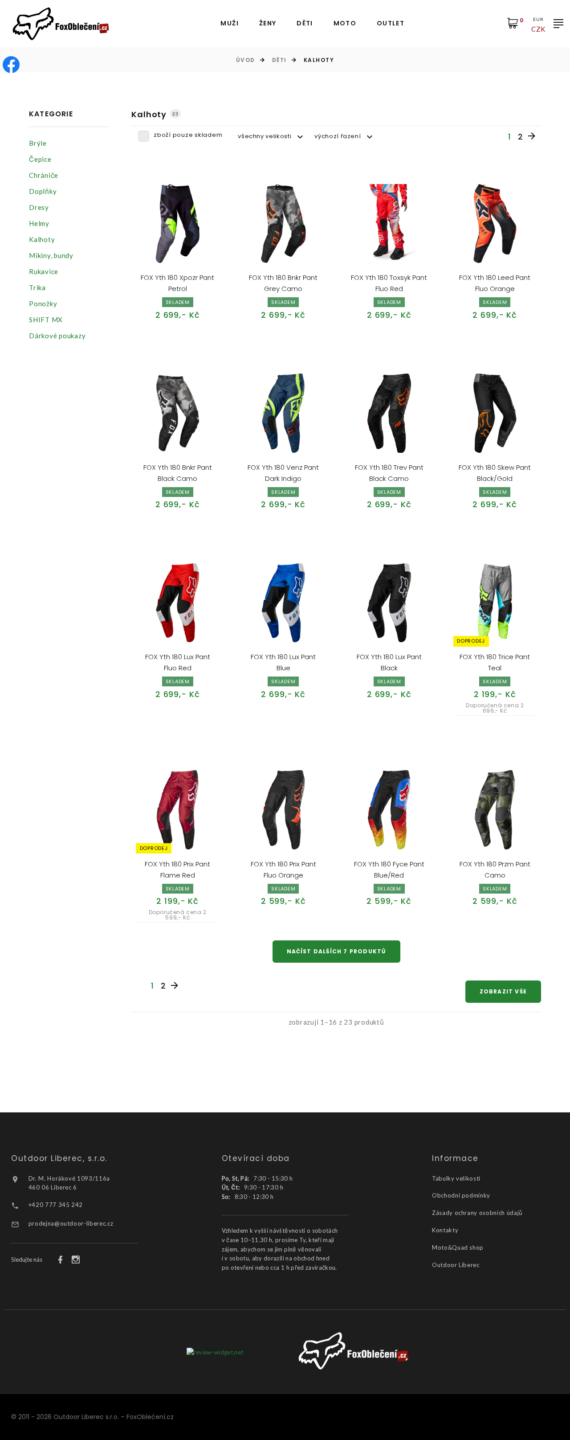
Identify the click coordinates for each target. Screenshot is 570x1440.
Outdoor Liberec (456, 1264)
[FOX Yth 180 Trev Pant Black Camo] (389, 413)
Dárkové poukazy (57, 336)
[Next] (531, 137)
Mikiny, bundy (51, 255)
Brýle (38, 143)
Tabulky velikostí (456, 1178)
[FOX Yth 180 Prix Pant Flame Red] (177, 809)
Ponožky (43, 303)
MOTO (345, 24)
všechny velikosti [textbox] (264, 136)
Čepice (40, 159)
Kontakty (445, 1230)
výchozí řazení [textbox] (337, 136)
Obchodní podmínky (461, 1195)
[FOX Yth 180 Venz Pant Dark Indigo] (283, 413)
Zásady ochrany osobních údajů (477, 1212)
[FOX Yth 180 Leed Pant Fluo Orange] (495, 223)
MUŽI (229, 24)
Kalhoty (42, 239)
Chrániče (43, 175)
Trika (37, 287)
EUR (538, 19)
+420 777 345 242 (55, 1204)
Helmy (39, 223)
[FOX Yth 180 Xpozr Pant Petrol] (177, 223)
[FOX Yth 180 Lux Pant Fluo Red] (177, 603)
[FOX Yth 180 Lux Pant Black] (389, 603)
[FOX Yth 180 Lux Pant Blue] (283, 603)
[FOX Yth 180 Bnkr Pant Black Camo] (177, 413)
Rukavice (43, 271)
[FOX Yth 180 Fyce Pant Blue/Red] (389, 809)
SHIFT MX (46, 320)
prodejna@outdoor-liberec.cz (71, 1223)
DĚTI (305, 24)
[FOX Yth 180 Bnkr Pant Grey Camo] (283, 223)
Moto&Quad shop (458, 1247)
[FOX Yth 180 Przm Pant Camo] (495, 809)
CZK (538, 29)
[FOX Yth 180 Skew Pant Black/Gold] (495, 413)
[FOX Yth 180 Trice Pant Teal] (495, 603)
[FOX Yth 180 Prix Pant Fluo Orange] (283, 809)
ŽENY (268, 24)
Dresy (39, 207)
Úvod (245, 60)
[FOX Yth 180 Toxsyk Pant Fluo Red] (389, 223)
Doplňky (43, 191)
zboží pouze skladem (188, 135)
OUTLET (390, 24)
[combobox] (271, 136)
